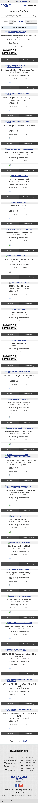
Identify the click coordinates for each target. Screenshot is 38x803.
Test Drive (10, 60)
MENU (31, 6)
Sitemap (18, 790)
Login (2, 801)
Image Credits (19, 792)
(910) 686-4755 (11, 767)
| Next (20, 22)
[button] (17, 75)
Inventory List (9, 790)
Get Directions (11, 763)
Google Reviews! (22, 1)
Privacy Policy (27, 790)
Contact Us (11, 770)
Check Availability (28, 60)
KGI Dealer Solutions (13, 801)
